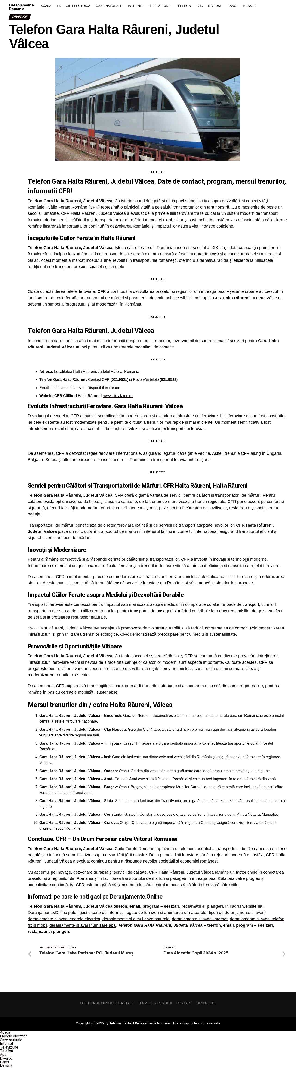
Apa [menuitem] (3, 1054)
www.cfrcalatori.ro (118, 396)
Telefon (183, 6)
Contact (184, 1003)
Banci (232, 6)
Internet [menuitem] (6, 1043)
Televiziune (160, 6)
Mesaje (249, 6)
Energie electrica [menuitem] (14, 1036)
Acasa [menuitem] (5, 1032)
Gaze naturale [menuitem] (11, 1040)
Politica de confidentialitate (106, 1003)
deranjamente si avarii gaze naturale (136, 919)
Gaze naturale (109, 6)
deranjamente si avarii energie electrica (64, 919)
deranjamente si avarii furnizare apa (82, 925)
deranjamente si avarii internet (200, 919)
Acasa (46, 6)
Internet (136, 6)
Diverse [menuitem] (6, 1058)
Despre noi (206, 1003)
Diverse (215, 6)
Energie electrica (73, 6)
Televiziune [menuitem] (9, 1047)
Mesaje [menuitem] (6, 1066)
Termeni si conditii (155, 1003)
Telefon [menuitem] (6, 1051)
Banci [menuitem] (4, 1062)
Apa (200, 6)
